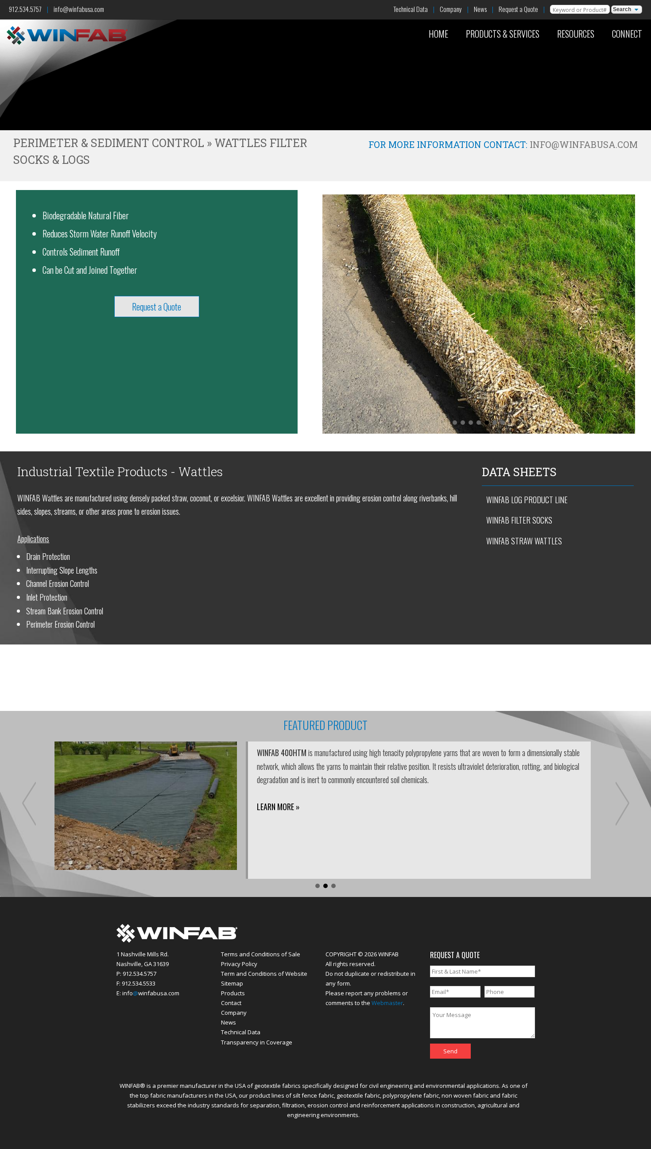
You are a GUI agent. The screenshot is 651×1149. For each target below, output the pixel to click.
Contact (231, 1003)
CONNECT (627, 33)
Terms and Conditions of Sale (260, 954)
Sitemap (232, 983)
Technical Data (410, 9)
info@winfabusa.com (79, 9)
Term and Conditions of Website (264, 974)
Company (451, 9)
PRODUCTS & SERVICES (502, 33)
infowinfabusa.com (150, 993)
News (480, 9)
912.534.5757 (25, 9)
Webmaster (387, 1003)
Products (233, 993)
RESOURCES (575, 33)
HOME (438, 33)
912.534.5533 (138, 983)
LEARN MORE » (278, 806)
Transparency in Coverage (256, 1042)
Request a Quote (518, 9)
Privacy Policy (239, 964)
